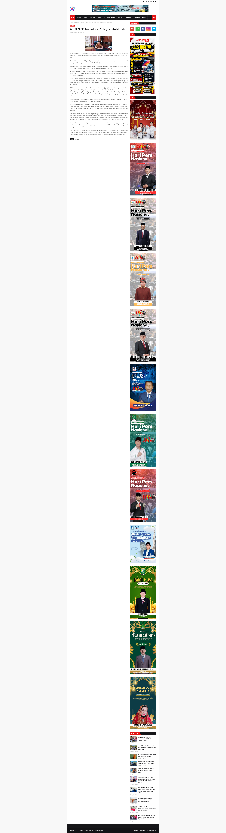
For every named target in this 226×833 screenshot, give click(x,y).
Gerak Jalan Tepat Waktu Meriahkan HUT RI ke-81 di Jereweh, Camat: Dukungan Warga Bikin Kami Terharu (147, 817)
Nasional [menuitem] (120, 17)
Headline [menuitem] (79, 17)
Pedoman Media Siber (151, 830)
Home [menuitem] (72, 17)
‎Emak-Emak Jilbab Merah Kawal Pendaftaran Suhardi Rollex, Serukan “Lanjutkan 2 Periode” (146, 738)
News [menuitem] (85, 17)
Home (71, 22)
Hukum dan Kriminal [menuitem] (109, 17)
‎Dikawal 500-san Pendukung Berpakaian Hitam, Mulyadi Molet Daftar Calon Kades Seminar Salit (147, 747)
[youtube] (144, 1)
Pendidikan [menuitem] (137, 17)
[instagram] (151, 1)
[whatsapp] (149, 1)
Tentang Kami (142, 830)
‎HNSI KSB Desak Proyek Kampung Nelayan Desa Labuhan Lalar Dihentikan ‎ (147, 755)
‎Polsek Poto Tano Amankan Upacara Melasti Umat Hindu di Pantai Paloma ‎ (146, 762)
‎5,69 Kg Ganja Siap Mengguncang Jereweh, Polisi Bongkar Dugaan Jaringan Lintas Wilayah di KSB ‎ (147, 808)
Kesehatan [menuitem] (128, 17)
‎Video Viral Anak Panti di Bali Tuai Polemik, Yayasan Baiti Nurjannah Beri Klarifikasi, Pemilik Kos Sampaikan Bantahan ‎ (146, 790)
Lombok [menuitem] (99, 17)
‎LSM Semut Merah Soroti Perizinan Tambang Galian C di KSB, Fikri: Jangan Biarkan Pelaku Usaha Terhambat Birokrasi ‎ (146, 779)
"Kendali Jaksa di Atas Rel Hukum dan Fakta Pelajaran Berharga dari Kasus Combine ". (146, 770)
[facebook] (155, 1)
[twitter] (153, 1)
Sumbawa (76, 22)
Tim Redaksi (135, 830)
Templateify (100, 830)
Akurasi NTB (74, 32)
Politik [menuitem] (144, 17)
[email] (146, 1)
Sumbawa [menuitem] (92, 17)
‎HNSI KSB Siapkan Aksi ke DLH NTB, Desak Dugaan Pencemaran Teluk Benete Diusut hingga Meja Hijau (147, 799)
